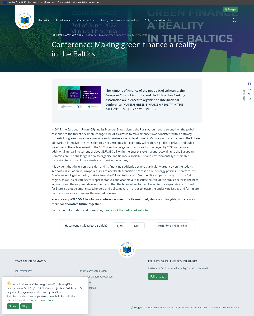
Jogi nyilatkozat (23, 271)
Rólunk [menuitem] (42, 20)
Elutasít (13, 306)
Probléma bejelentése (172, 226)
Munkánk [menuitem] (62, 20)
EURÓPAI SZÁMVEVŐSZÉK (66, 35)
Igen (120, 226)
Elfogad (26, 306)
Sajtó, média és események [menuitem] (118, 20)
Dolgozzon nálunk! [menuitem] (156, 20)
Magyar (232, 9)
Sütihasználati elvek (41, 300)
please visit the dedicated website (126, 210)
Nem (137, 226)
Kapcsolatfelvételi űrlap (93, 271)
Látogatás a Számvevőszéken (96, 276)
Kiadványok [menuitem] (84, 20)
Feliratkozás (158, 276)
